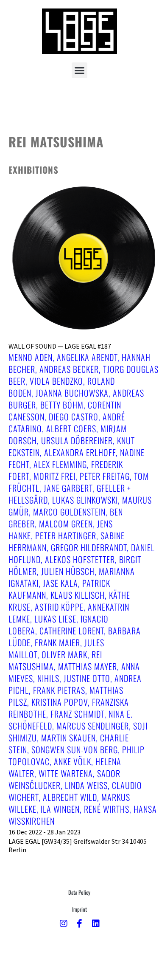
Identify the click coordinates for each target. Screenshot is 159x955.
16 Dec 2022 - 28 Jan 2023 (44, 832)
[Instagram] (64, 924)
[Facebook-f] (80, 924)
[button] (80, 70)
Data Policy (79, 892)
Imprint (79, 909)
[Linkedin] (96, 924)
